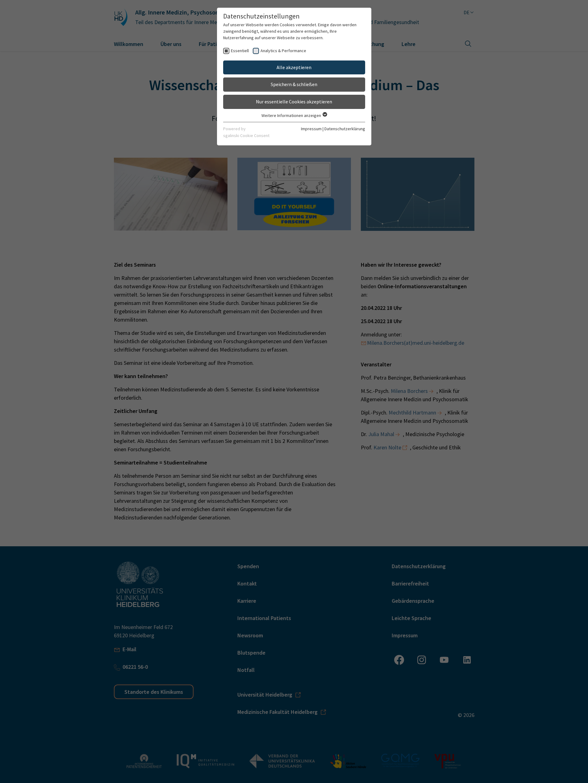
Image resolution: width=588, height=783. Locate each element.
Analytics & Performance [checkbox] (283, 50)
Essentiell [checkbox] (240, 50)
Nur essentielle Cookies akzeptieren (294, 101)
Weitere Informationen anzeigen (291, 115)
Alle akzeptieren (294, 67)
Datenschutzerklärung (344, 128)
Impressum (311, 128)
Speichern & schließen (294, 84)
